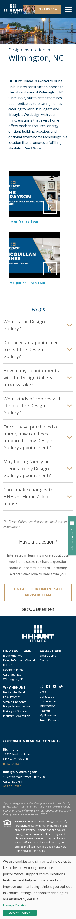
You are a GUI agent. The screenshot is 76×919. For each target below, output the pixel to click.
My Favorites (48, 715)
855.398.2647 (45, 609)
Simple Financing (14, 702)
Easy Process (12, 697)
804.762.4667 (12, 764)
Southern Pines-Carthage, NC (13, 672)
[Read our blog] (61, 687)
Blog (43, 692)
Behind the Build (14, 692)
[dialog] (38, 887)
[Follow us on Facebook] (48, 687)
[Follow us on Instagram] (41, 687)
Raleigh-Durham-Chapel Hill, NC (19, 662)
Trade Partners (49, 720)
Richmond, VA (12, 656)
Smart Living (48, 656)
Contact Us (47, 696)
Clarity (44, 660)
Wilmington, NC (13, 679)
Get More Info (72, 539)
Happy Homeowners (17, 706)
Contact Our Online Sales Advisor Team (38, 592)
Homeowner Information (48, 703)
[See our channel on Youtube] (54, 687)
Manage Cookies (14, 905)
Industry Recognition (16, 716)
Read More (32, 148)
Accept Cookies (19, 913)
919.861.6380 (12, 786)
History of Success (15, 711)
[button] (34, 201)
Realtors (45, 710)
